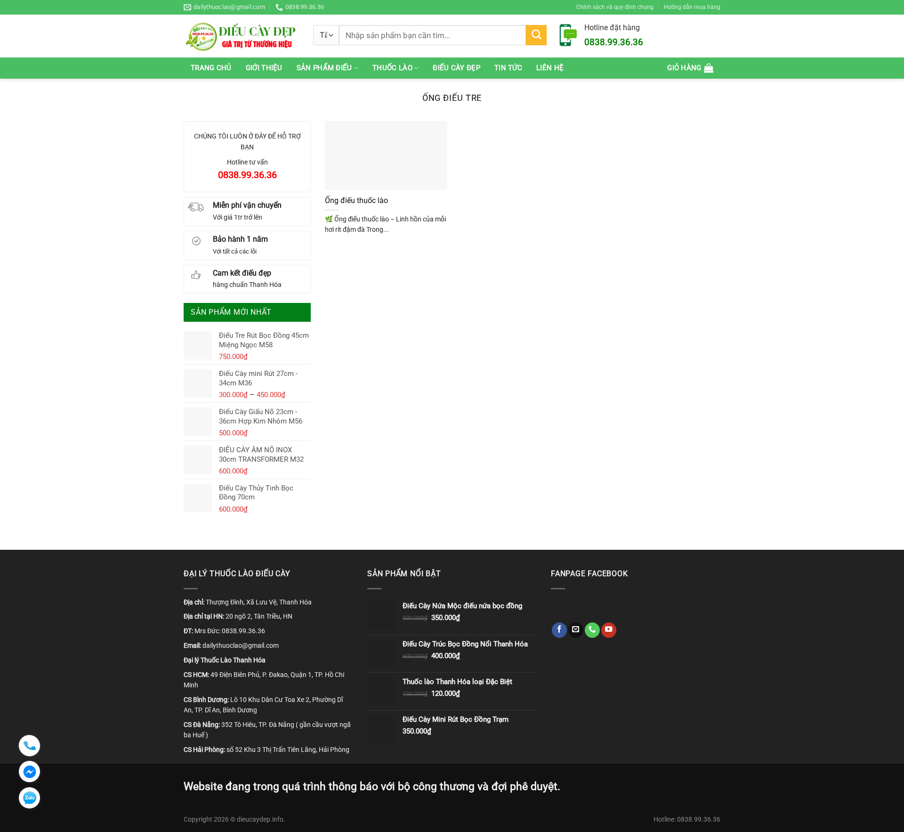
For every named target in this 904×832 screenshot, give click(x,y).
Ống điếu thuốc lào (356, 200)
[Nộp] (536, 35)
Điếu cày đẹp (456, 68)
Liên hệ (550, 68)
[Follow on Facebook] (559, 630)
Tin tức (508, 68)
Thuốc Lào (392, 68)
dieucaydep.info (260, 819)
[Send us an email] (575, 630)
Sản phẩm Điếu (324, 68)
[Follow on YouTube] (608, 630)
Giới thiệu (264, 68)
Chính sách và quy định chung (615, 6)
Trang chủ (211, 68)
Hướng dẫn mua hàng (692, 6)
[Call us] (592, 630)
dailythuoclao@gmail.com (240, 645)
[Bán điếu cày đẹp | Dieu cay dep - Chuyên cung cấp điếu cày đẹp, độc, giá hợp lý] (241, 36)
